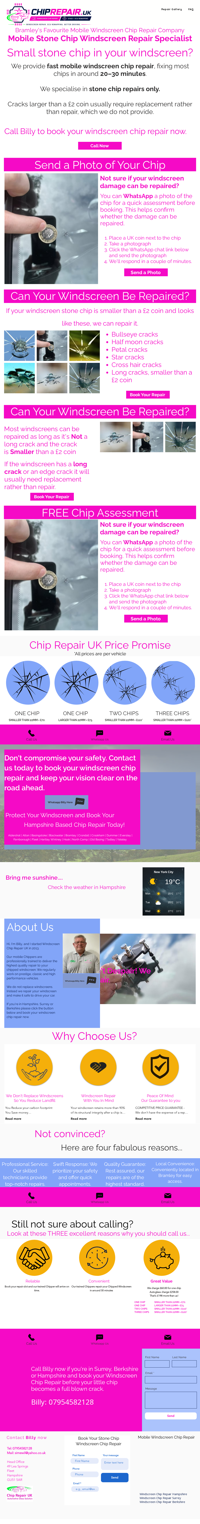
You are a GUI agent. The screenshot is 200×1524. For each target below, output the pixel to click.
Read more (13, 1119)
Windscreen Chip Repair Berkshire (162, 1502)
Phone (75, 1468)
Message (151, 1388)
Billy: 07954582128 (62, 1402)
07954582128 (22, 1448)
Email (149, 1373)
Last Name (179, 1357)
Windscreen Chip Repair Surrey (161, 1498)
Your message (111, 1455)
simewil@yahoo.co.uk (30, 1453)
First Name (152, 1357)
